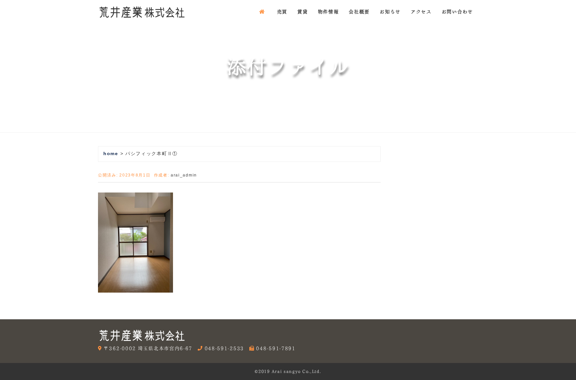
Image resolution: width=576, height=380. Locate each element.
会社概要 (359, 11)
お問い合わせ (457, 11)
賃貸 (302, 11)
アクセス (421, 11)
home (110, 153)
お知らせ (390, 11)
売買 (282, 11)
